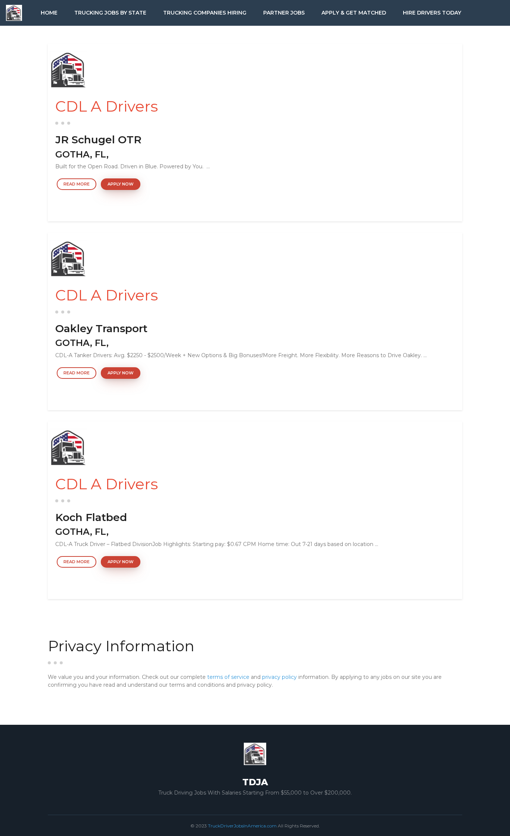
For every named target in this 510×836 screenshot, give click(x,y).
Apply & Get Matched (353, 12)
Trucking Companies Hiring (204, 12)
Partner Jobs (284, 12)
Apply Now (121, 184)
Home (49, 12)
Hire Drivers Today (432, 12)
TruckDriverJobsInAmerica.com (242, 826)
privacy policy (279, 677)
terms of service (228, 677)
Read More (76, 184)
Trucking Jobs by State (110, 12)
